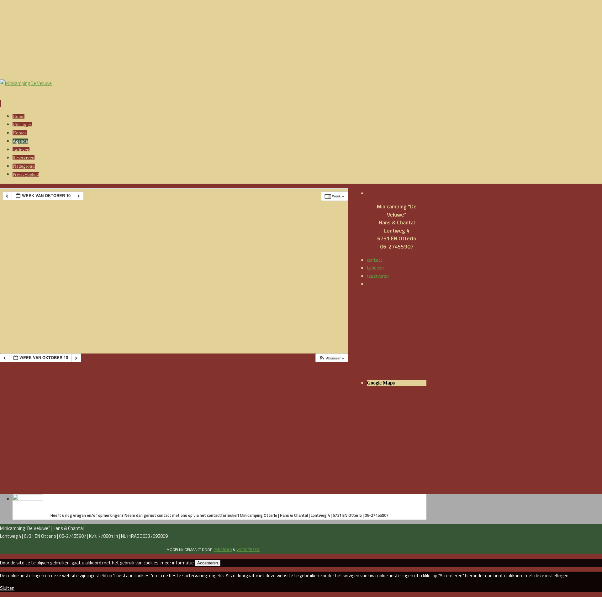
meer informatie (177, 562)
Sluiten (7, 588)
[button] (331, 358)
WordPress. (248, 549)
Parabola (223, 549)
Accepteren (207, 563)
